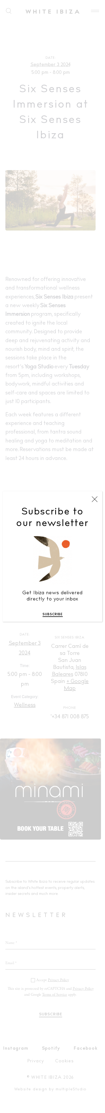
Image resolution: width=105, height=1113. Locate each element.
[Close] (94, 499)
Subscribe (53, 614)
